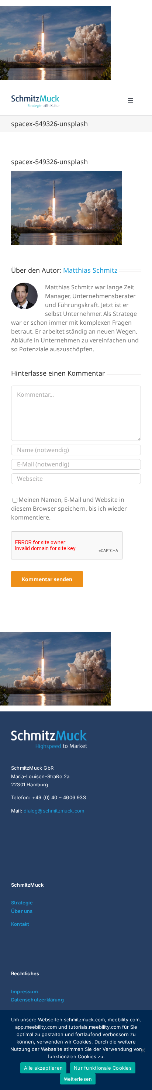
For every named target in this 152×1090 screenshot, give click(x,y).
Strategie (22, 903)
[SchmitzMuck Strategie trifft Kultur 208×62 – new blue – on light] (35, 96)
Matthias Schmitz (90, 270)
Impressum (24, 991)
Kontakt (20, 924)
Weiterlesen (78, 1079)
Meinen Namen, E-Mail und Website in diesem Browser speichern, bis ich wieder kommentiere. (69, 508)
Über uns (22, 911)
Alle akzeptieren (43, 1068)
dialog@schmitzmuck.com (54, 811)
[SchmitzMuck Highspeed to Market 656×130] (66, 733)
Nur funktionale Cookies (103, 1068)
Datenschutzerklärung (37, 1000)
